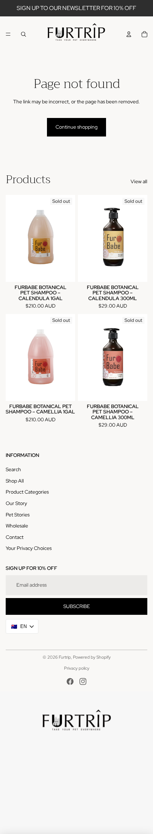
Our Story (16, 503)
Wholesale (17, 525)
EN (19, 626)
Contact (14, 537)
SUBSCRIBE (76, 606)
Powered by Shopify (92, 657)
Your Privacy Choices (29, 548)
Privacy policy (76, 668)
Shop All (15, 481)
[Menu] (8, 34)
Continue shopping (76, 127)
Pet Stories (18, 514)
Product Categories (27, 492)
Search (13, 469)
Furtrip (65, 657)
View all (139, 181)
